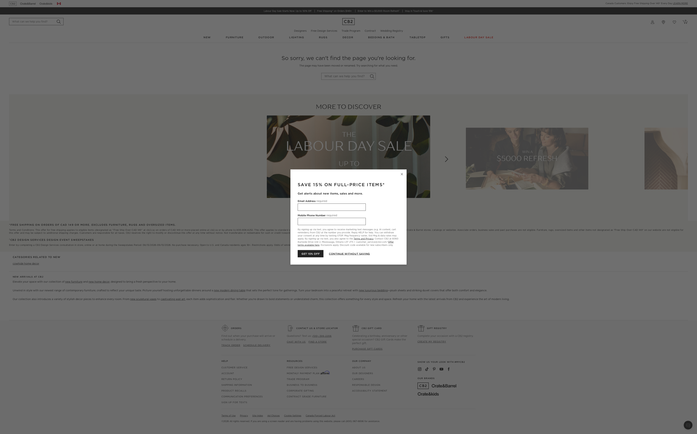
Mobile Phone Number (317, 215)
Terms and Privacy (363, 238)
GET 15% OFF (310, 253)
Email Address (312, 201)
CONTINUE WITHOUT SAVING (349, 253)
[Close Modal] (402, 174)
